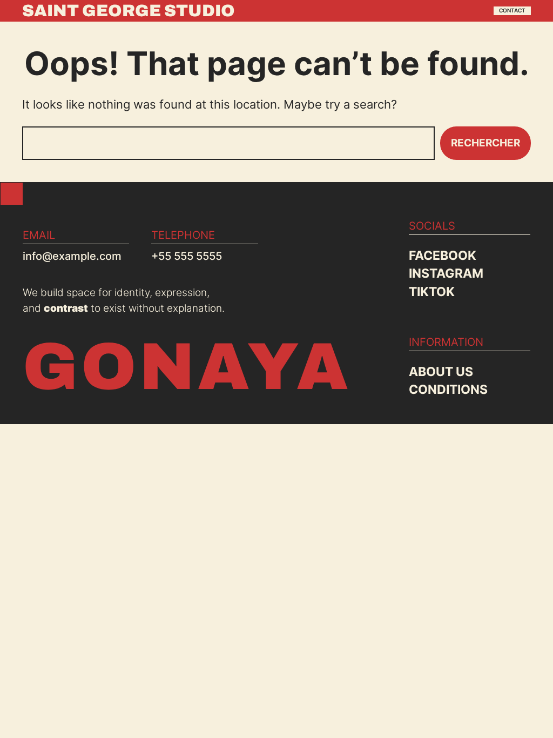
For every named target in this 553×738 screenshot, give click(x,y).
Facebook (442, 255)
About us (441, 371)
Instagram (446, 273)
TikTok (432, 291)
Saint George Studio (128, 10)
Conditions (448, 389)
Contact (512, 10)
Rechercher (485, 143)
